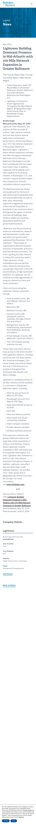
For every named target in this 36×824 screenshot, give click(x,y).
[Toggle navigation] (32, 3)
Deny (13, 820)
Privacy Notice (27, 810)
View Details (8, 574)
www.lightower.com (15, 485)
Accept (6, 820)
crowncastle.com (8, 539)
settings (21, 817)
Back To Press (9, 585)
